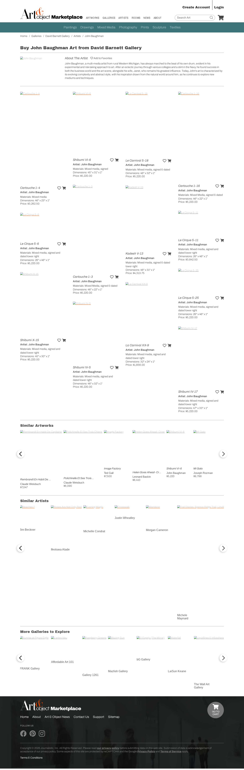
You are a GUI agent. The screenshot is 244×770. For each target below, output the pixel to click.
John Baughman (176, 472)
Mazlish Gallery (118, 671)
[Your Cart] (221, 18)
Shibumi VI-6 (82, 160)
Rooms (136, 18)
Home (24, 717)
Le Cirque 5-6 (29, 243)
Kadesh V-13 (134, 253)
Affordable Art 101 (62, 661)
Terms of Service (170, 751)
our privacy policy (108, 748)
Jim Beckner (27, 529)
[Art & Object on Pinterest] (32, 733)
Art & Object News (57, 717)
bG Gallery (143, 659)
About (158, 18)
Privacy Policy (146, 751)
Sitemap (113, 717)
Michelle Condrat (94, 531)
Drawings (87, 27)
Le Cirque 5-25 (188, 298)
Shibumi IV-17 (188, 391)
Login (219, 7)
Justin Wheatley (125, 517)
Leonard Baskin (142, 476)
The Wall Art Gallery (201, 686)
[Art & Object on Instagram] (42, 733)
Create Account (196, 7)
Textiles (175, 27)
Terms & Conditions (31, 757)
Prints (145, 27)
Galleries (109, 18)
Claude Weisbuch (30, 483)
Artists (123, 18)
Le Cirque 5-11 (188, 240)
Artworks (92, 18)
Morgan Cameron (157, 530)
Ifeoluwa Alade (60, 549)
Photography (128, 27)
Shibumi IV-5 (82, 367)
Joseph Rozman (203, 472)
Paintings (70, 27)
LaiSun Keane (177, 671)
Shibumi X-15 (29, 340)
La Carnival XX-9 (137, 345)
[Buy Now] (64, 188)
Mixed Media (106, 27)
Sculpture (159, 27)
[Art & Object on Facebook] (23, 733)
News (146, 18)
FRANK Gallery (30, 668)
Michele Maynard (182, 617)
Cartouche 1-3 (83, 276)
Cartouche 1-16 (189, 186)
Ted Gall (108, 472)
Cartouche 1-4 (30, 188)
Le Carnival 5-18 (137, 160)
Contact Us (81, 717)
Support (98, 717)
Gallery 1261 (90, 674)
